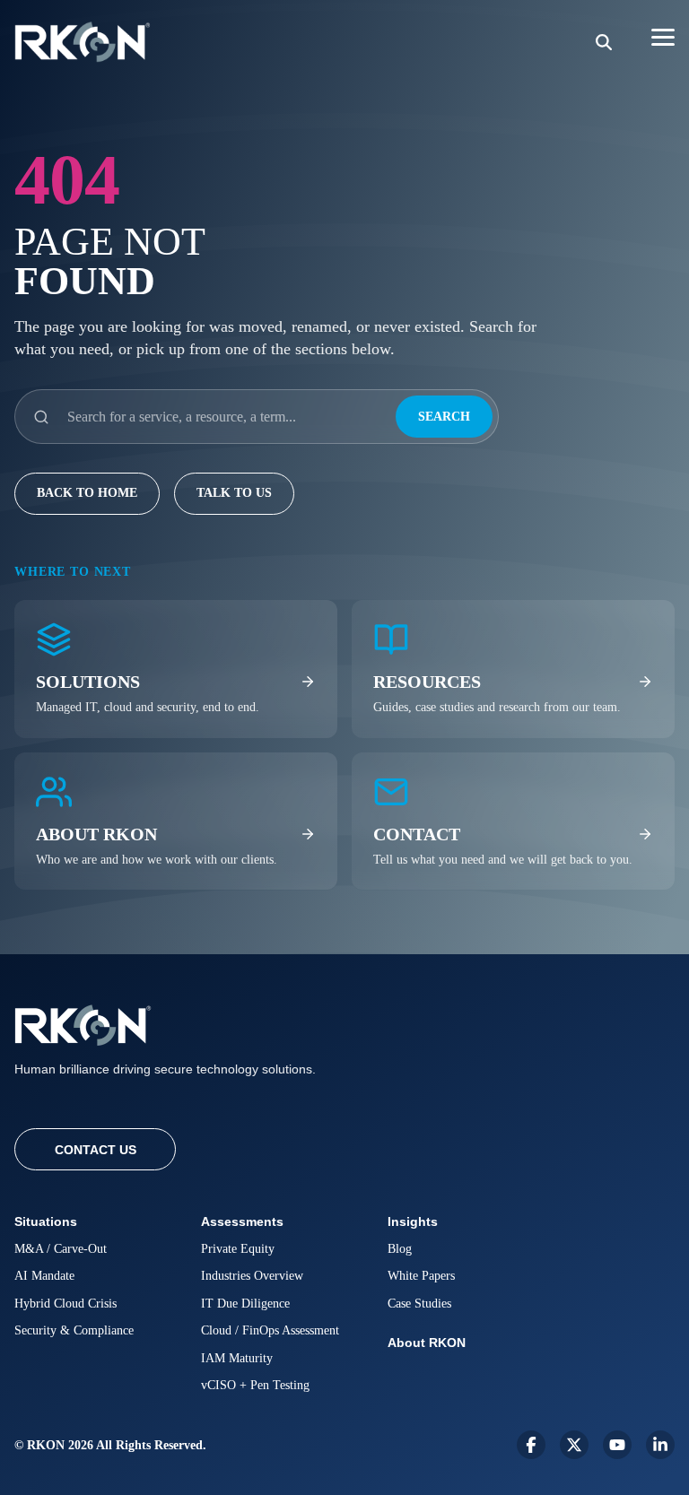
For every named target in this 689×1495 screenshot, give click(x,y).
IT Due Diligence (245, 1303)
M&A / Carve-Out (60, 1249)
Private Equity (238, 1249)
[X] (574, 1444)
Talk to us (234, 493)
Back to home (87, 493)
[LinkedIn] (660, 1444)
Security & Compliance (74, 1330)
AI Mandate (44, 1275)
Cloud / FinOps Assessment (270, 1330)
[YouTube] (617, 1444)
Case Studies (419, 1303)
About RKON (427, 1342)
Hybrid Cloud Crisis (65, 1303)
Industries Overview (252, 1275)
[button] (663, 36)
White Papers (421, 1275)
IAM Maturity (237, 1358)
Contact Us (95, 1150)
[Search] (603, 42)
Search (444, 416)
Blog (400, 1249)
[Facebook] (531, 1444)
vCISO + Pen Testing (255, 1385)
